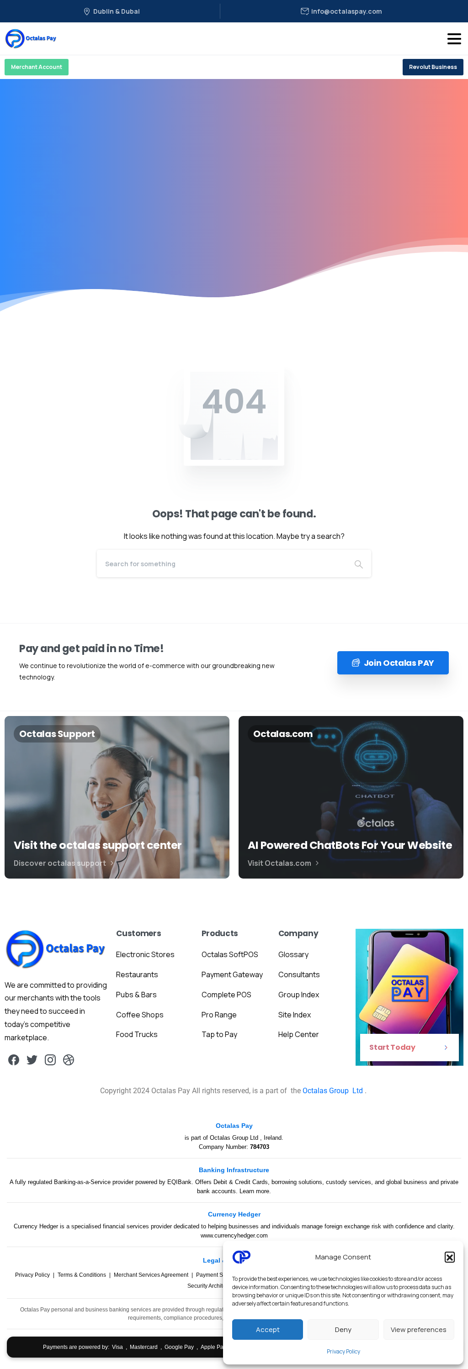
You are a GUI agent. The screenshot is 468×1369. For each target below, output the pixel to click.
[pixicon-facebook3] (14, 1059)
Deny (343, 1329)
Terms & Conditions (82, 1275)
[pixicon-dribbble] (68, 1059)
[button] (449, 1256)
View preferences (419, 1329)
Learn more (254, 1191)
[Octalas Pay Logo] (56, 949)
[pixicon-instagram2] (50, 1059)
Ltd (357, 1090)
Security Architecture (213, 1286)
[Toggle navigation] (454, 39)
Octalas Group (327, 1090)
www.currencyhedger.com (234, 1235)
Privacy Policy (343, 1351)
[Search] (358, 563)
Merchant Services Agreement (152, 1275)
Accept (268, 1329)
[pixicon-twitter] (32, 1059)
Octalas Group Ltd (235, 1137)
